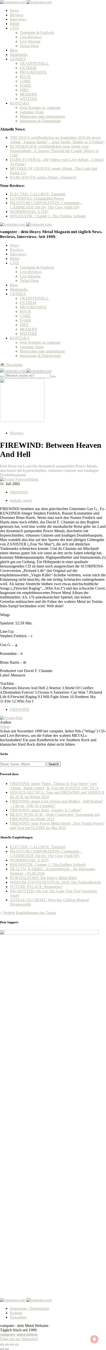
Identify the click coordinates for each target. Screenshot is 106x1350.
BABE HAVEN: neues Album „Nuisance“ (43, 177)
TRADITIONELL (34, 63)
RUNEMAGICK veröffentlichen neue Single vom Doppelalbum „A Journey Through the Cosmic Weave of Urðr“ (54, 150)
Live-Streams (30, 41)
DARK (25, 85)
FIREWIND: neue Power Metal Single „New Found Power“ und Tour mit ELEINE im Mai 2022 (57, 825)
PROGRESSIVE (33, 72)
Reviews (16, 15)
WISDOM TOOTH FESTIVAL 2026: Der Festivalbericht (55, 882)
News (14, 10)
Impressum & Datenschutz (40, 121)
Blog (14, 50)
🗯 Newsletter (11, 365)
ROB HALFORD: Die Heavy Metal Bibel (43, 878)
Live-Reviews (31, 37)
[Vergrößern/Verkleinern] (17, 1344)
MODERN (28, 94)
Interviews (18, 19)
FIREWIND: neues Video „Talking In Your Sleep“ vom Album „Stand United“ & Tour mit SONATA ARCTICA (54, 785)
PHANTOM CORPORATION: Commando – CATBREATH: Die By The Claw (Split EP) (46, 205)
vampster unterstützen (18, 1334)
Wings (5, 727)
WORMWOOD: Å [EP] (29, 212)
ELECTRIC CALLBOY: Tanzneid (37, 194)
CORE (25, 81)
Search (54, 764)
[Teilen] (7, 1344)
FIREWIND (19, 492)
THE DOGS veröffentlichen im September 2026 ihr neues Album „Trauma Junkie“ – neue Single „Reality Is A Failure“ (57, 139)
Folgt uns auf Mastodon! (19, 1339)
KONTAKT (19, 103)
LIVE (14, 28)
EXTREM (28, 68)
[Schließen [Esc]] (2, 1344)
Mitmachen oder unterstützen (42, 116)
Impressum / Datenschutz (29, 1308)
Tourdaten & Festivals (37, 32)
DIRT (24, 90)
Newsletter (18, 1317)
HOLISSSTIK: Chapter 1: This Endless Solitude (48, 216)
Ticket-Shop (29, 46)
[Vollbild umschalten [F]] (12, 1344)
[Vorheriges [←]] (2, 1349)
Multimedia (19, 55)
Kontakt (16, 1313)
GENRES (18, 59)
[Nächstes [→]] (7, 1349)
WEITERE (28, 99)
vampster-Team (32, 112)
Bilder (14, 24)
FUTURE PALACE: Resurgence (36, 887)
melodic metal (21, 500)
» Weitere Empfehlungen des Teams (28, 913)
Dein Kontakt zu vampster (40, 108)
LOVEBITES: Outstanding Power (37, 198)
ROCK (25, 77)
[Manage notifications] (94, 1339)
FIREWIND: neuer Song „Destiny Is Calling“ (46, 810)
